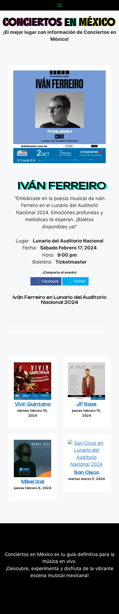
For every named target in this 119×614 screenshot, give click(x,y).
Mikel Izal (32, 481)
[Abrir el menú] (59, 5)
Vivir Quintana (33, 404)
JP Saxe (86, 404)
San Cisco (86, 472)
